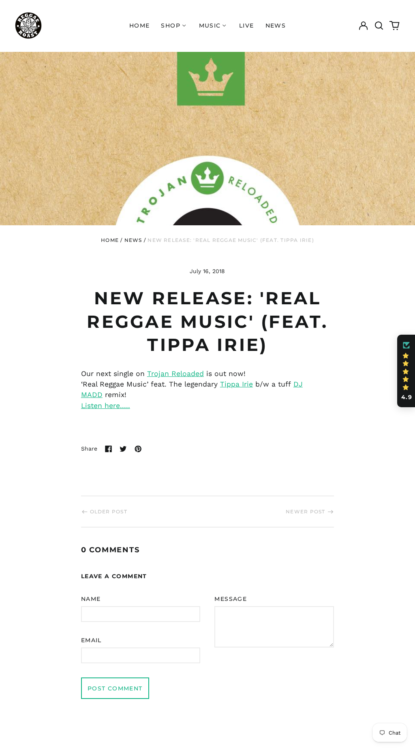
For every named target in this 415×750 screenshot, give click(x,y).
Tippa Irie (236, 384)
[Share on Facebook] (108, 449)
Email (91, 640)
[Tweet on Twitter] (123, 449)
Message (230, 599)
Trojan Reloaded (175, 374)
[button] (378, 25)
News (275, 25)
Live (246, 25)
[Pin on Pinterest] (138, 449)
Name (91, 599)
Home (139, 25)
